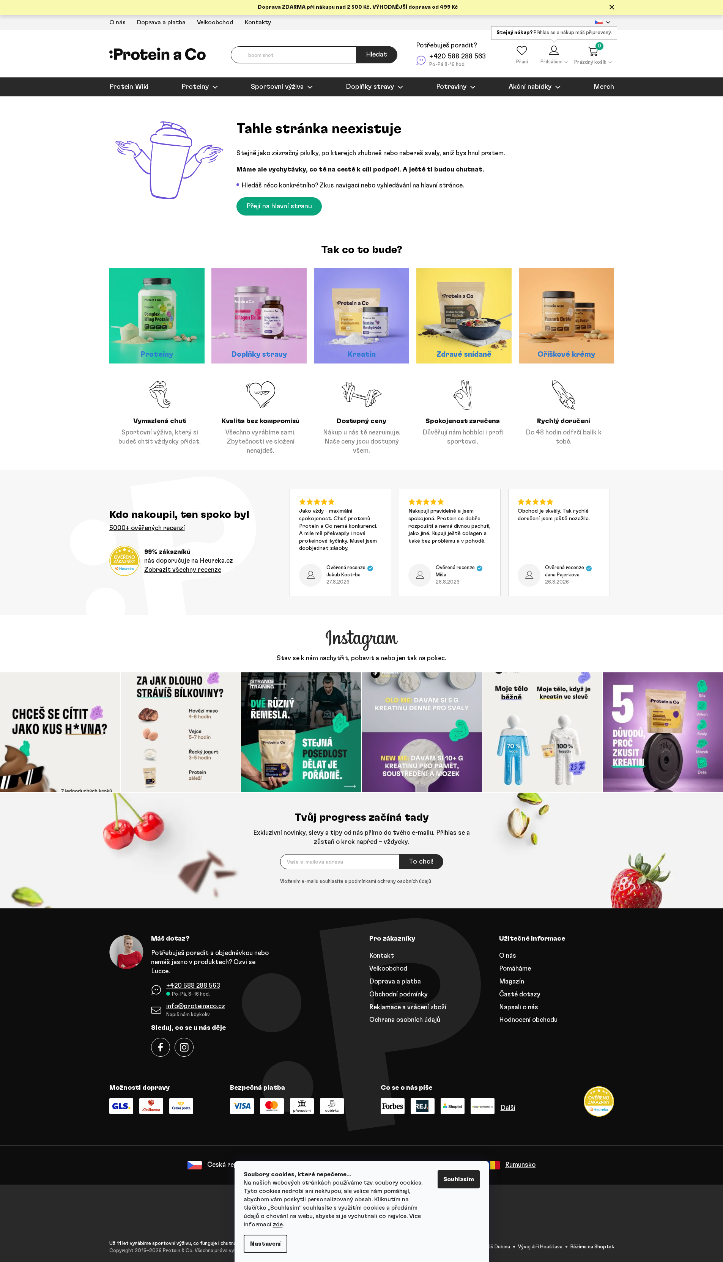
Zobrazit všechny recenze (182, 569)
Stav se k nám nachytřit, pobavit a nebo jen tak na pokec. (361, 658)
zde (278, 1224)
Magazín (511, 981)
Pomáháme (515, 968)
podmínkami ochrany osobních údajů (389, 881)
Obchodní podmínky (398, 994)
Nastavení (265, 1244)
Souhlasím (458, 1179)
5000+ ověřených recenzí (147, 528)
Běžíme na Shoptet (592, 1247)
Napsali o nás (518, 1007)
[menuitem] (129, 86)
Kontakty (258, 22)
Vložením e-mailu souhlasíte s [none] (355, 881)
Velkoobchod (215, 22)
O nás (117, 22)
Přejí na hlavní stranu (279, 206)
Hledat (376, 54)
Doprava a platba (161, 22)
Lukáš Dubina (495, 1247)
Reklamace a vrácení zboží (407, 1007)
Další (508, 1108)
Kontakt (381, 955)
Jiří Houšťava (547, 1247)
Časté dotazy (519, 994)
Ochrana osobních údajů (404, 1020)
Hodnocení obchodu (528, 1020)
